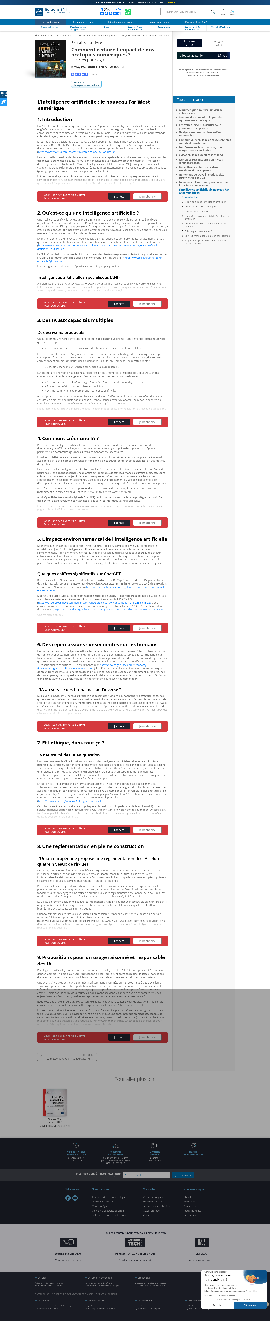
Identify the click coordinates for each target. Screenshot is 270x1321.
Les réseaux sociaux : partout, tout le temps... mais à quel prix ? (202, 149)
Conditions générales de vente (108, 1210)
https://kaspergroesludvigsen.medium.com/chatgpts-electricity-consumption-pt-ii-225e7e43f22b (95, 602)
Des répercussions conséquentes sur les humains (206, 225)
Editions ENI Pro (96, 1300)
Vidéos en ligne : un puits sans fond (201, 154)
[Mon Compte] (232, 11)
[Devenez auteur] (4, 102)
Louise (112, 67)
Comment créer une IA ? (197, 211)
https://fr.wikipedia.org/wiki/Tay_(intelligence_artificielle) (71, 801)
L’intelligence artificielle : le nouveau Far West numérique (204, 191)
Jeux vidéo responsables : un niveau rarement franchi (201, 161)
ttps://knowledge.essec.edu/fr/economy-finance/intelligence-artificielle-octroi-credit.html (92, 666)
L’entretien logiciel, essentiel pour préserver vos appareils (200, 126)
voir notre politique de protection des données (101, 1176)
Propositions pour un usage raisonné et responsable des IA (205, 242)
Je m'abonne (147, 196)
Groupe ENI (144, 1277)
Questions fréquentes (154, 1197)
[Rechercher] (212, 11)
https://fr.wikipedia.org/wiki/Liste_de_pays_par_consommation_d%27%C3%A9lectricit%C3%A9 (108, 609)
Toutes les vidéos (192, 1210)
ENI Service (43, 1300)
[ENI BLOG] (4, 94)
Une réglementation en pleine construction (207, 235)
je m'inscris (183, 1175)
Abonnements (191, 1206)
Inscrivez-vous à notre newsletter (98, 1175)
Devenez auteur (192, 1215)
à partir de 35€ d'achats (154, 1156)
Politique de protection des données (111, 1215)
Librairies (188, 1197)
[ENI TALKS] (68, 1243)
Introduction (191, 197)
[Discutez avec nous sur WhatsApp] (128, 12)
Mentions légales (101, 1206)
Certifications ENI (197, 1300)
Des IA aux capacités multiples (201, 206)
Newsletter (189, 1201)
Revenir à (86, 84)
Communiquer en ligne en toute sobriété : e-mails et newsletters (205, 141)
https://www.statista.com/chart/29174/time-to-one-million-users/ (76, 152)
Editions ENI (57, 11)
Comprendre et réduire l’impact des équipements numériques (201, 119)
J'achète (119, 196)
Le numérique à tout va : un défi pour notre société (202, 111)
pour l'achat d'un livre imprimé (76, 1156)
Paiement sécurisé (152, 1201)
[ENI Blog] (202, 1243)
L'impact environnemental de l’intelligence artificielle (207, 217)
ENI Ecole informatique (100, 1277)
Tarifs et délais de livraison (156, 1206)
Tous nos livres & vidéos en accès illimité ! (135, 2)
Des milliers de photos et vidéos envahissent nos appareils (198, 169)
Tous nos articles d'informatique (108, 1197)
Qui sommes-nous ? (102, 1201)
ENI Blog (42, 1277)
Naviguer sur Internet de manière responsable (200, 134)
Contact (147, 1215)
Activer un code (151, 1210)
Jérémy (84, 67)
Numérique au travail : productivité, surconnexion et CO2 (201, 176)
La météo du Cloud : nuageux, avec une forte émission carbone (72, 1058)
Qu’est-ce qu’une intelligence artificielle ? (206, 201)
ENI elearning (145, 1300)
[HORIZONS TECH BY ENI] (135, 1243)
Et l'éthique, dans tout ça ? (198, 231)
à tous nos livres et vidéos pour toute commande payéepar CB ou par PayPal (115, 1157)
